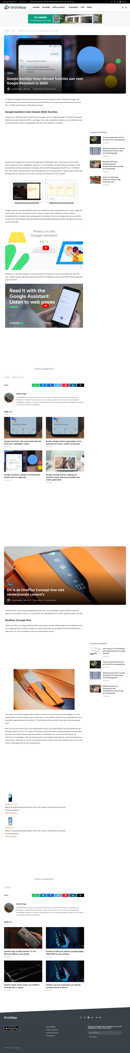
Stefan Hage (18, 89)
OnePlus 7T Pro (11, 804)
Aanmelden (93, 1037)
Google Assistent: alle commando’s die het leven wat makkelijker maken (22, 442)
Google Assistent (17, 377)
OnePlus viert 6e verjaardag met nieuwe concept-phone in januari (63, 986)
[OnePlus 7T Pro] (10, 801)
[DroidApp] (15, 7)
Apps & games (59, 7)
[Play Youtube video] (46, 248)
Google (7, 377)
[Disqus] (44, 515)
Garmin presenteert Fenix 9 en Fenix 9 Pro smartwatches (114, 138)
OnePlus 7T (9, 828)
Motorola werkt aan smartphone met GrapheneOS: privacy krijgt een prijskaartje (113, 165)
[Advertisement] (44, 142)
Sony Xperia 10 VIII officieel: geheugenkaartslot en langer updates (114, 651)
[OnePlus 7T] (10, 825)
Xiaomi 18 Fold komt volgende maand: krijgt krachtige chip (112, 179)
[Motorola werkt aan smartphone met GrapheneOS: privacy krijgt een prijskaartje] (95, 164)
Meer (89, 7)
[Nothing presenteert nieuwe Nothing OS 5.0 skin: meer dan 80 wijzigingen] (95, 151)
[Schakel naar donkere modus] (123, 7)
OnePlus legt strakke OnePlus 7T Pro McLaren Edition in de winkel (20, 952)
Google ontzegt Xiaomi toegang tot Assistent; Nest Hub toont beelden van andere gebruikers (63, 477)
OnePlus (8, 887)
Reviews (46, 7)
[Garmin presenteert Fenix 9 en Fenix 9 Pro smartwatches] (95, 140)
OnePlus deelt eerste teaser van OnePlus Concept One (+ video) (22, 986)
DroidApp (6, 31)
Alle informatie (11, 813)
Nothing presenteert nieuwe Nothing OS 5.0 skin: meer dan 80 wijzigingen (53, 2)
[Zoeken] (126, 7)
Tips (82, 7)
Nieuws (36, 7)
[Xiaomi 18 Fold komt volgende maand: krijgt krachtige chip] (95, 180)
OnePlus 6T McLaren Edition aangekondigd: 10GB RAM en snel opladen (65, 952)
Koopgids (73, 7)
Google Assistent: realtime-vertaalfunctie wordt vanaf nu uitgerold (22, 476)
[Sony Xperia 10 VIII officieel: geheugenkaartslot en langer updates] (95, 651)
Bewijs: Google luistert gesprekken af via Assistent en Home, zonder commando (63, 442)
